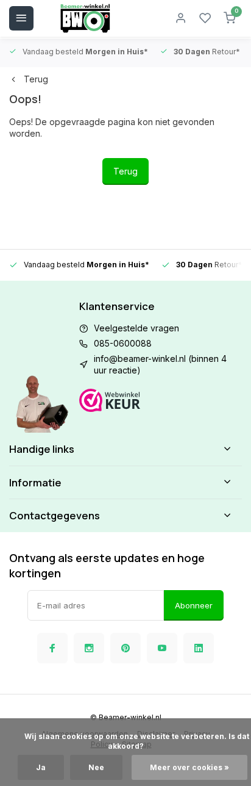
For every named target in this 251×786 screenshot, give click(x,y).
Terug (36, 79)
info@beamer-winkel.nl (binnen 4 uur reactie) (160, 364)
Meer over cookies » (189, 767)
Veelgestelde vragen (136, 328)
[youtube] (162, 648)
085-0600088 (123, 343)
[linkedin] (198, 648)
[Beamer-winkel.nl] (85, 18)
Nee (96, 767)
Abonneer (194, 605)
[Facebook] (52, 648)
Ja (41, 767)
